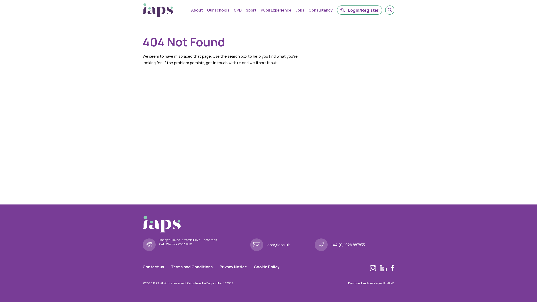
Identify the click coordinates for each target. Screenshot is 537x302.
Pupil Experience (276, 10)
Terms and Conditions (192, 266)
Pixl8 (391, 283)
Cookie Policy (267, 266)
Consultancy (321, 10)
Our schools (218, 10)
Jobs (300, 10)
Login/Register (363, 10)
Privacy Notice (233, 266)
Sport (251, 10)
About (197, 10)
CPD (238, 10)
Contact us (153, 266)
